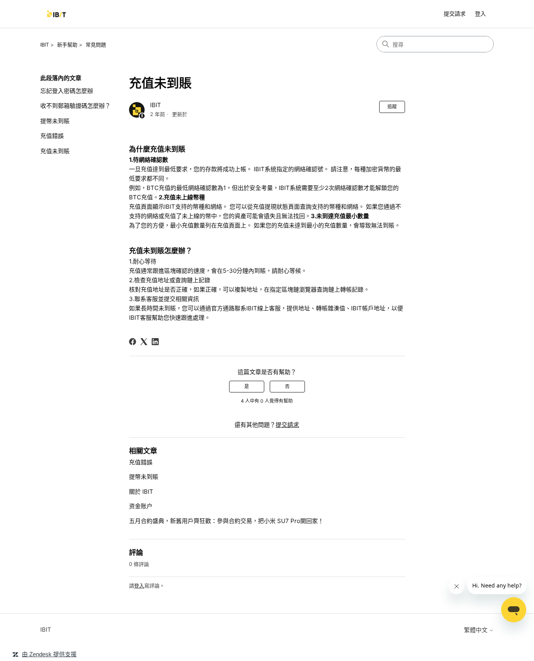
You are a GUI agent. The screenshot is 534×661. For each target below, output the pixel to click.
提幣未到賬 (55, 121)
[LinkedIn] (155, 341)
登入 (139, 585)
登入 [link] (480, 13)
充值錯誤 (52, 136)
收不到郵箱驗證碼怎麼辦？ (75, 105)
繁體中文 (476, 630)
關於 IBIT (141, 491)
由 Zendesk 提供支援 (49, 654)
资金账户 (140, 506)
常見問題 (96, 44)
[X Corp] (143, 341)
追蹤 (392, 106)
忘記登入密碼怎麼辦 (66, 91)
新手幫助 (67, 44)
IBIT (44, 44)
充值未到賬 (55, 151)
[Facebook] (132, 341)
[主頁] (56, 14)
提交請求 (455, 13)
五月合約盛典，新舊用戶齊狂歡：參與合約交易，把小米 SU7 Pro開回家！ (226, 521)
